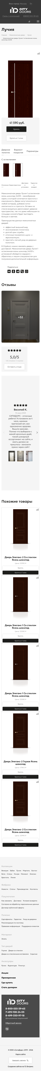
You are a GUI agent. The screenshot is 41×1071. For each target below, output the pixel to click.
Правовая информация (10, 926)
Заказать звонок (19, 1060)
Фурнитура (12, 966)
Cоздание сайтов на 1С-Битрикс (20, 1066)
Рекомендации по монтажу (12, 923)
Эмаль (4, 939)
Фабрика (6, 885)
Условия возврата (30, 901)
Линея (13, 877)
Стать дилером (9, 987)
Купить (16, 129)
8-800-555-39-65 (15, 1008)
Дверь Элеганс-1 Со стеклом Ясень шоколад (20, 626)
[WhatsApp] (26, 271)
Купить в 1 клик (16, 138)
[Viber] (22, 271)
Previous (3, 432)
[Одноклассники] (13, 271)
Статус (9, 874)
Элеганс (33, 874)
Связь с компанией (11, 16)
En (31, 3)
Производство (22, 889)
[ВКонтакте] (9, 271)
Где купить (7, 982)
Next (37, 432)
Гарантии (17, 919)
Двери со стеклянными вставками (15, 954)
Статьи (12, 889)
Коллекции (6, 866)
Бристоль (5, 877)
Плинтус (21, 966)
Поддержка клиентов (30, 926)
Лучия (18, 871)
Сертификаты (6, 919)
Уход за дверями (30, 919)
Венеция (4, 871)
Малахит (24, 874)
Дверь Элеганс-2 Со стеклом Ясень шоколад (20, 558)
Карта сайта (20, 1054)
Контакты (34, 889)
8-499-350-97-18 (14, 1015)
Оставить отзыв (14, 367)
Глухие (4, 950)
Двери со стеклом (15, 950)
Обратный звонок (13, 1023)
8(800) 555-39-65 (31, 16)
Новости (4, 889)
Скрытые (33, 954)
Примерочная (8, 977)
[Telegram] (17, 271)
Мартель (26, 871)
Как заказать (6, 901)
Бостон (34, 871)
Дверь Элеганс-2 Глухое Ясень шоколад (20, 762)
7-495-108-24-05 (14, 1012)
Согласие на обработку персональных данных (20, 904)
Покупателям (8, 896)
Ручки (3, 966)
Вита (3, 874)
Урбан (12, 871)
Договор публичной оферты (12, 908)
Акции (4, 973)
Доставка (17, 901)
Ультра (16, 874)
